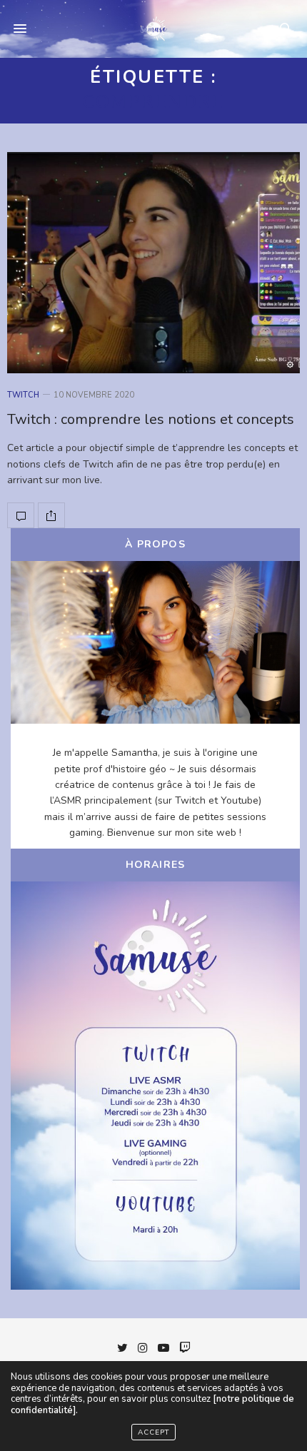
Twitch (23, 395)
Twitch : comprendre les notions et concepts (150, 419)
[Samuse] (153, 28)
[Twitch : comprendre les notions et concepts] (153, 262)
